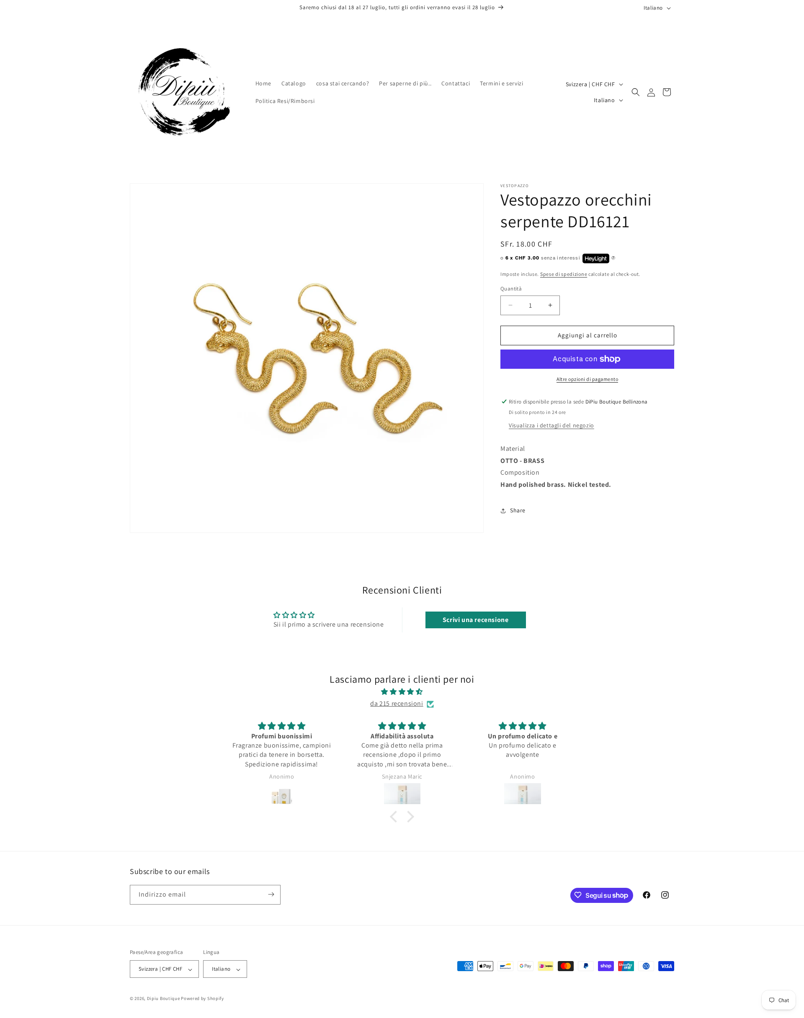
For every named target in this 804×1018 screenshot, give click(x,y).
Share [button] (518, 510)
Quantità (511, 288)
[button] (635, 92)
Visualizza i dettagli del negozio (551, 425)
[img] (402, 692)
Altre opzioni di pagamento (587, 379)
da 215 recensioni (396, 703)
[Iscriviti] (271, 894)
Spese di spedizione (563, 274)
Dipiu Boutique (163, 999)
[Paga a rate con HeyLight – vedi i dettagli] (613, 258)
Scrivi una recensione (476, 619)
